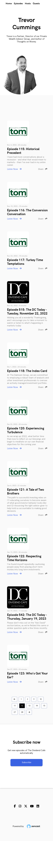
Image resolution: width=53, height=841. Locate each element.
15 (44, 706)
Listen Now (12, 169)
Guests (36, 3)
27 (15, 712)
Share (41, 169)
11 (15, 706)
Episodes (18, 3)
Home (9, 3)
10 (41, 699)
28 (22, 712)
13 (29, 706)
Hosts (28, 3)
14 (37, 706)
